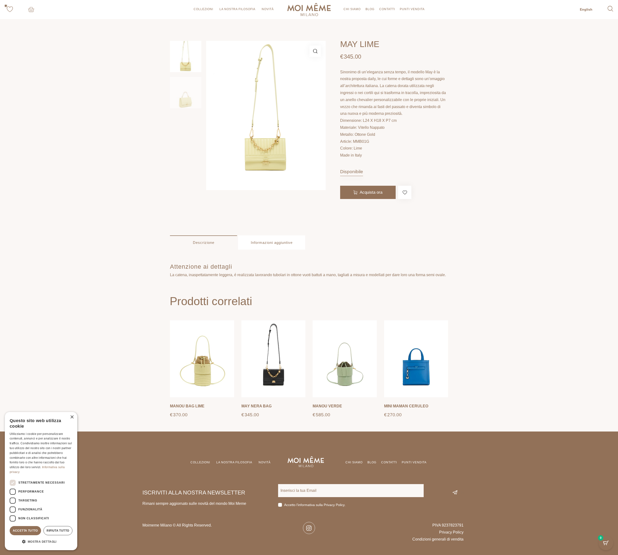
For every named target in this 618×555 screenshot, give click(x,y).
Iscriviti (468, 492)
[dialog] (41, 481)
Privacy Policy (334, 505)
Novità (268, 9)
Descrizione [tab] (203, 242)
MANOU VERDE (327, 406)
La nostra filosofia (237, 9)
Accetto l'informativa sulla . (315, 505)
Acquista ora (371, 192)
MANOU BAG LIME (187, 406)
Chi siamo (352, 9)
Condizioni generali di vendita (438, 539)
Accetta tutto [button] (25, 530)
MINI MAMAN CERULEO (406, 406)
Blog (369, 9)
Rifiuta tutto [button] (58, 530)
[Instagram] (309, 528)
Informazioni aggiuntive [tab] (272, 242)
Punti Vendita (412, 9)
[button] (315, 51)
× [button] (72, 417)
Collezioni (203, 9)
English (586, 9)
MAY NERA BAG (256, 406)
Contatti (387, 9)
